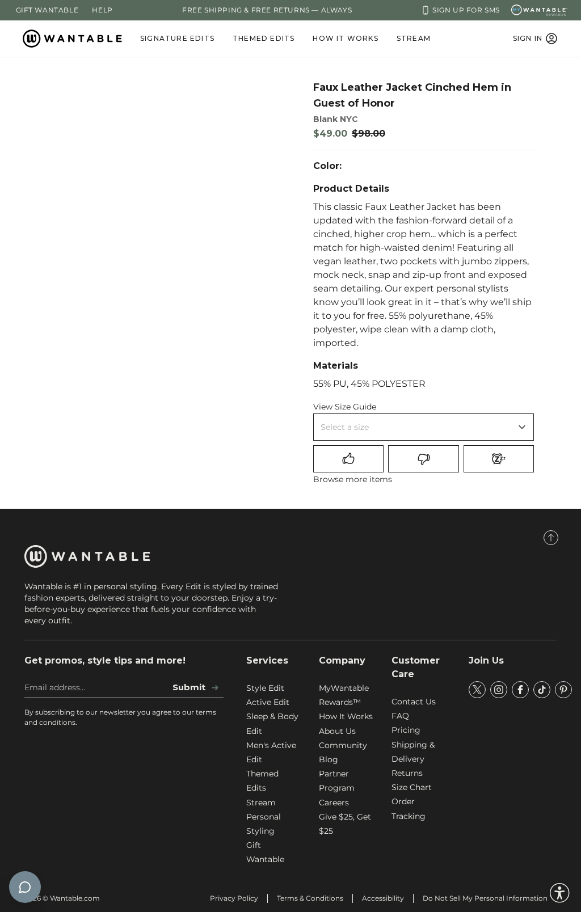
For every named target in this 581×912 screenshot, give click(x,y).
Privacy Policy (234, 898)
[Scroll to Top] (551, 537)
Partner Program (337, 781)
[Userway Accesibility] (560, 893)
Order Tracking (408, 808)
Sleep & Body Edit (272, 723)
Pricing (405, 730)
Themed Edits (263, 38)
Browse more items (352, 479)
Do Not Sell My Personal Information (485, 898)
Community (343, 745)
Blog (328, 759)
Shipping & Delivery (413, 752)
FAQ (400, 716)
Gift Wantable (47, 10)
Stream (414, 38)
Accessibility (383, 898)
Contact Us (413, 701)
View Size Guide (344, 407)
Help (102, 10)
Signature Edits (177, 38)
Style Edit (265, 688)
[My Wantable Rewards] (539, 10)
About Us (337, 731)
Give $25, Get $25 (345, 824)
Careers (334, 802)
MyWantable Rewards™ (344, 695)
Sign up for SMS (466, 10)
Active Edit (267, 702)
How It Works (345, 38)
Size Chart (411, 787)
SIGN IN (527, 38)
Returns (407, 773)
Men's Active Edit (271, 752)
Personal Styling (263, 824)
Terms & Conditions (310, 898)
